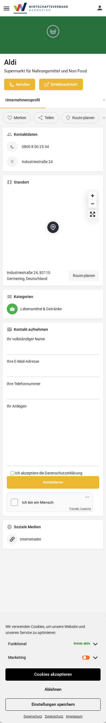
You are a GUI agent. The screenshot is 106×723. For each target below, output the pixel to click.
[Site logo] (41, 8)
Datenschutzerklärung (63, 473)
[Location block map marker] (53, 227)
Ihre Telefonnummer (23, 384)
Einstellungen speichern (53, 704)
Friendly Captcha (80, 508)
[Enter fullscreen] (92, 214)
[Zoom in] (92, 196)
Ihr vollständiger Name (26, 339)
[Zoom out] (92, 204)
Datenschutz (33, 716)
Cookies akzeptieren (53, 674)
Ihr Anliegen (17, 406)
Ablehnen (53, 689)
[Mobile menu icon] (6, 8)
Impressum (74, 716)
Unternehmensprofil (22, 100)
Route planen (84, 275)
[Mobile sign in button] (99, 7)
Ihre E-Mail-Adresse (23, 361)
